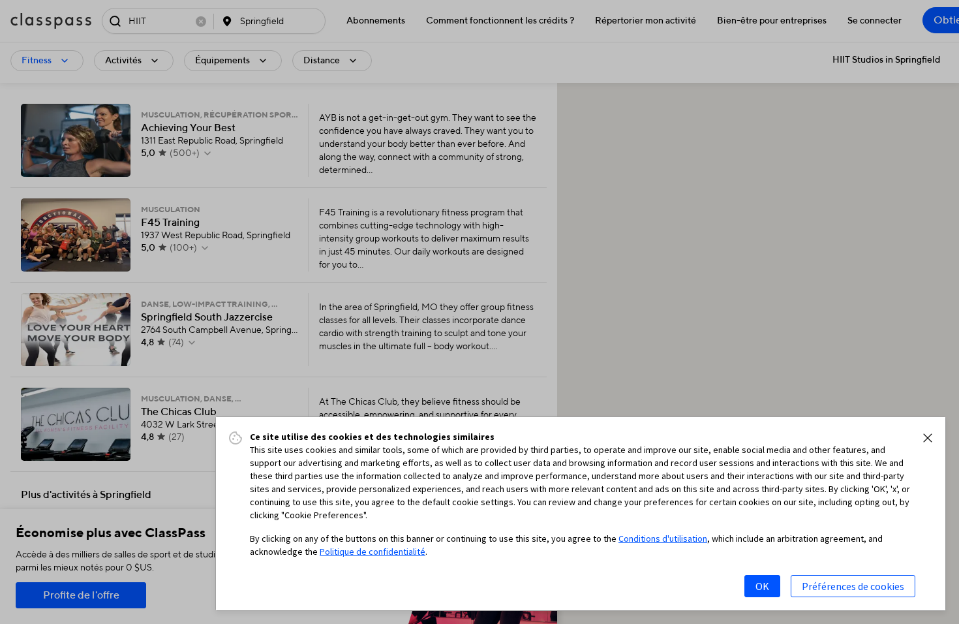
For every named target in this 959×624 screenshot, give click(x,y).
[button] (927, 438)
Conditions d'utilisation (662, 538)
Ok (762, 586)
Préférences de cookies (853, 586)
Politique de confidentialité (372, 551)
